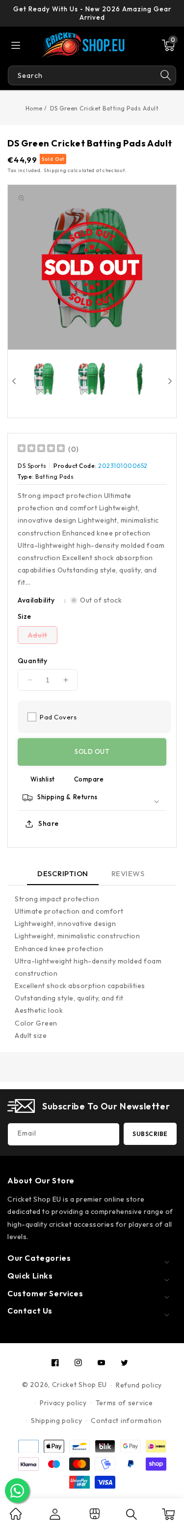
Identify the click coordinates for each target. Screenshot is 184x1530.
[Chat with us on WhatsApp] (17, 1490)
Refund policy (139, 1385)
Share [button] (48, 823)
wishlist (42, 779)
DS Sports (32, 465)
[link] (16, 1517)
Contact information (126, 1420)
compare (89, 779)
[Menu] (15, 45)
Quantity (32, 660)
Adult (42, 637)
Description (62, 873)
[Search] (166, 75)
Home (34, 108)
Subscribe (150, 1134)
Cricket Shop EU (79, 1385)
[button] (168, 45)
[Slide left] (14, 381)
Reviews (128, 873)
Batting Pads (54, 476)
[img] (41, 449)
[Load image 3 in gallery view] (139, 378)
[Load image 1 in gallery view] (44, 378)
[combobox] (82, 75)
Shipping (55, 170)
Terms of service (124, 1402)
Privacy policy (63, 1402)
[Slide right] (170, 381)
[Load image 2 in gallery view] (91, 378)
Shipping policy (56, 1420)
